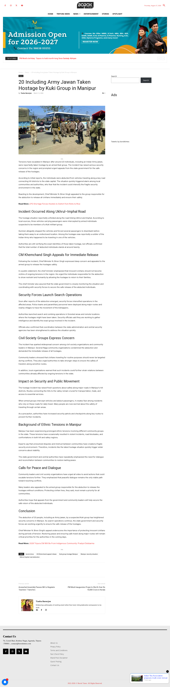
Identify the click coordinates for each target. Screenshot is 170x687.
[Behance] (38, 610)
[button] (164, 5)
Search (114, 76)
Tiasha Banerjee (26, 93)
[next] (163, 58)
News (27, 72)
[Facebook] (5, 5)
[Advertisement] (131, 120)
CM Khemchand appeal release (46, 554)
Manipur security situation (89, 554)
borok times (30, 554)
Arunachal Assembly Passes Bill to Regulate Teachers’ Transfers (37, 588)
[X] (16, 5)
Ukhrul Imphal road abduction (30, 557)
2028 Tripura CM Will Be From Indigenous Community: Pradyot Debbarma (61, 543)
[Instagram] (11, 5)
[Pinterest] (32, 98)
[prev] (159, 58)
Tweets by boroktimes (120, 141)
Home (21, 72)
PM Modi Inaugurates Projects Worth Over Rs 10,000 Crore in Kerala (86, 588)
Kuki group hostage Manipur (68, 554)
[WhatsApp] (38, 98)
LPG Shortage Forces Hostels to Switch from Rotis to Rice (54, 204)
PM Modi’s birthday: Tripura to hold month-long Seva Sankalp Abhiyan (47, 58)
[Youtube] (22, 5)
